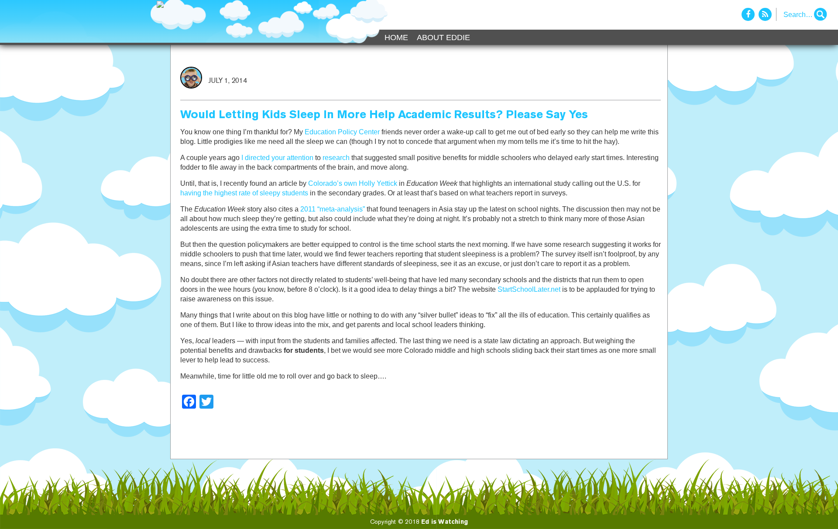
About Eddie (443, 37)
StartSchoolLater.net (529, 289)
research (336, 157)
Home (396, 37)
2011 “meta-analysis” (332, 209)
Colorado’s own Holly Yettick (352, 183)
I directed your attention (277, 157)
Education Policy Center (342, 132)
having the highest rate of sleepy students (244, 193)
